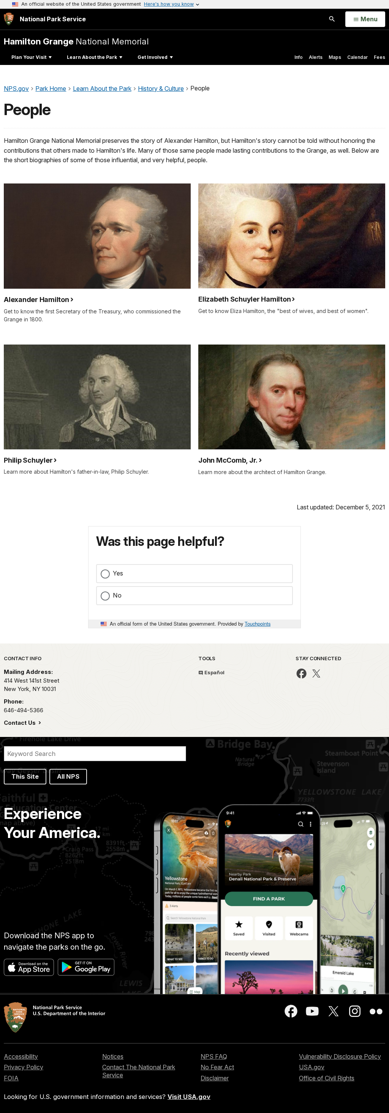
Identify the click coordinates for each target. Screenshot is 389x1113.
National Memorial (76, 41)
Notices (112, 1056)
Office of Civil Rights (326, 1078)
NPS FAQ (214, 1056)
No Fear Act (217, 1067)
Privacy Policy (23, 1067)
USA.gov (311, 1067)
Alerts (316, 57)
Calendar (357, 57)
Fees (379, 57)
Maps (335, 57)
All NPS (68, 776)
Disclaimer (215, 1078)
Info (298, 57)
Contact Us (20, 722)
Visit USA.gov (189, 1096)
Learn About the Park (92, 57)
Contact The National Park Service (138, 1071)
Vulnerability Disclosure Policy (340, 1056)
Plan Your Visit (28, 57)
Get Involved (153, 57)
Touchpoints (257, 623)
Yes (118, 573)
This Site (25, 776)
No (117, 595)
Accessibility (21, 1056)
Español (214, 672)
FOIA (11, 1078)
